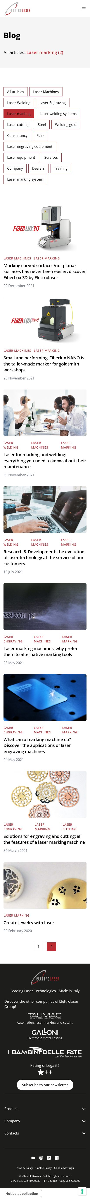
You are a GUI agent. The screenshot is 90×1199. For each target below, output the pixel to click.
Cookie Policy (43, 1168)
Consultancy (17, 135)
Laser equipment (21, 157)
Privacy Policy (24, 1168)
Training (61, 168)
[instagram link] (41, 1158)
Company (15, 168)
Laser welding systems (58, 113)
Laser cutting (18, 124)
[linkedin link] (49, 1158)
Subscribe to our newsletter (45, 1084)
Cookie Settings (64, 1168)
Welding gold (65, 124)
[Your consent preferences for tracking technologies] (82, 1191)
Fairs (41, 135)
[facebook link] (57, 1158)
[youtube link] (33, 1158)
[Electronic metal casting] (45, 1031)
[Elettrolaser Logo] (17, 8)
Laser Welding (18, 102)
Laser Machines (46, 91)
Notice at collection (21, 1193)
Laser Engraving (53, 102)
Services (51, 157)
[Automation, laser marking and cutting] (45, 1016)
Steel (42, 124)
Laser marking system (25, 179)
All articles (15, 91)
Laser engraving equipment (29, 146)
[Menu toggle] (84, 8)
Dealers (38, 168)
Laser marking (19, 113)
